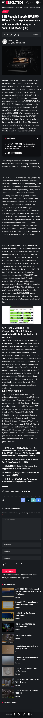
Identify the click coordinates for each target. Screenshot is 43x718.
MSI (12, 491)
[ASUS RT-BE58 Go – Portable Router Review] (8, 671)
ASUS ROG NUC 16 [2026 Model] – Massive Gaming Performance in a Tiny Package (28, 591)
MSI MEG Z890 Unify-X (23, 635)
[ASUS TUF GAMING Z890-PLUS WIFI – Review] (8, 682)
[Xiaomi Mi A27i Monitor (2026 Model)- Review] (8, 649)
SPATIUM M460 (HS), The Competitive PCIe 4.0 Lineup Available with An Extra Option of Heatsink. (20, 146)
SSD (21, 491)
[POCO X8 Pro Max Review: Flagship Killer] (8, 616)
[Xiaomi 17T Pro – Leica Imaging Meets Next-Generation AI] (8, 605)
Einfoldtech (14, 2)
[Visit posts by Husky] (4, 41)
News (5, 11)
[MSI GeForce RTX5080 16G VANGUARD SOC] (8, 627)
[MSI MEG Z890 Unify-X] (8, 638)
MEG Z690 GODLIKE (14, 153)
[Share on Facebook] (7, 34)
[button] (4, 2)
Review (17, 597)
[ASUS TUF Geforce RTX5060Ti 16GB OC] (8, 693)
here (13, 442)
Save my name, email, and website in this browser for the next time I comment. (22, 565)
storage (27, 491)
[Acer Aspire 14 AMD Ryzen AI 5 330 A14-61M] (8, 660)
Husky (10, 40)
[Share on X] (11, 34)
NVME (17, 491)
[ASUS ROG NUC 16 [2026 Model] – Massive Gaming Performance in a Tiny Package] (8, 592)
